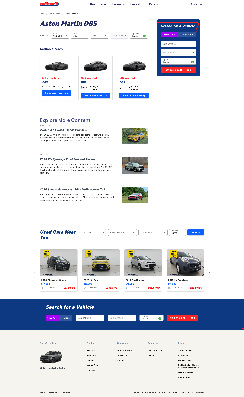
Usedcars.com (155, 350)
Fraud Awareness (186, 372)
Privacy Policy (185, 355)
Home (42, 14)
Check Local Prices (178, 69)
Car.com (152, 355)
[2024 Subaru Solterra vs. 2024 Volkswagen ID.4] (135, 195)
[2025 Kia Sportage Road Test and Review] (135, 165)
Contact (121, 360)
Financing (91, 370)
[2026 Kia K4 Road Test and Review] (135, 136)
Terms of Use (184, 350)
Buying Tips (92, 365)
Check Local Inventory (56, 93)
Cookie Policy (184, 360)
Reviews (90, 360)
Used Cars (187, 34)
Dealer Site (122, 355)
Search (196, 232)
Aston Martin (55, 14)
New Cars (169, 34)
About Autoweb (124, 350)
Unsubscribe (184, 377)
